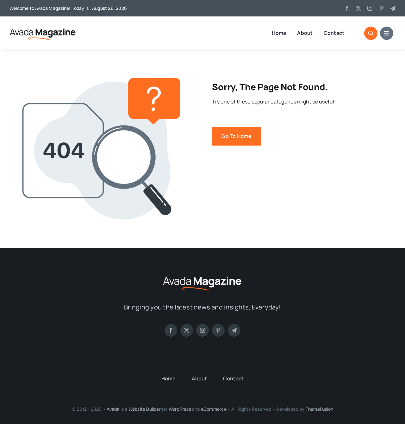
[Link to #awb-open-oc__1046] (370, 33)
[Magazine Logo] (202, 275)
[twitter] (358, 8)
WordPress (180, 409)
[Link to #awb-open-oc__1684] (386, 33)
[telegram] (393, 8)
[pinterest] (381, 8)
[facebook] (347, 8)
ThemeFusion (319, 409)
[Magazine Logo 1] (42, 28)
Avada (113, 409)
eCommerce (214, 409)
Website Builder (144, 409)
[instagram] (369, 8)
